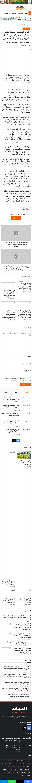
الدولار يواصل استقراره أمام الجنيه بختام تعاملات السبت (14, 13)
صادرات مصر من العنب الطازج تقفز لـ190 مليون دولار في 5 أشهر (24, 462)
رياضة (16, 769)
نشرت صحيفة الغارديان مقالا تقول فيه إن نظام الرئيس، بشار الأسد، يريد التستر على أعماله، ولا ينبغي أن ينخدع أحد (9, 294)
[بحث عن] (30, 8)
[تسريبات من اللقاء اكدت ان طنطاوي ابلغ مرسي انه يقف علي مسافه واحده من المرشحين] (6, 650)
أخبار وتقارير (21, 25)
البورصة (4, 763)
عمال (13, 772)
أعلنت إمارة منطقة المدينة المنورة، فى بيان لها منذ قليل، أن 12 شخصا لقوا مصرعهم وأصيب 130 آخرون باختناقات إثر (16, 617)
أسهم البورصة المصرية (13, 760)
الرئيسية (27, 25)
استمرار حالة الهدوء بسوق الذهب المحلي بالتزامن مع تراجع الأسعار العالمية (11, 407)
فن (9, 772)
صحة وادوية (5, 769)
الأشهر (16, 392)
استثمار (14, 763)
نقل (22, 775)
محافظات (28, 775)
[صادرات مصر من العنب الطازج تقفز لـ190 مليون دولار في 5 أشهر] (25, 400)
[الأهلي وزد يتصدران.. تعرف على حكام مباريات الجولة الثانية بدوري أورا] (25, 423)
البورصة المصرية (26, 766)
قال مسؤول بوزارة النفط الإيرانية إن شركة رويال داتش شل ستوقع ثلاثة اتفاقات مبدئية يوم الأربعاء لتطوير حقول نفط (24, 314)
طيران (23, 772)
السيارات (14, 766)
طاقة (29, 772)
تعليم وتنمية (27, 769)
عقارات (18, 772)
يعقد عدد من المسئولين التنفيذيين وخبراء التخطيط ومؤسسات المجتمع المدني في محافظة (22, 635)
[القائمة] (2, 8)
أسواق (4, 760)
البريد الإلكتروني (26, 363)
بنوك (8, 766)
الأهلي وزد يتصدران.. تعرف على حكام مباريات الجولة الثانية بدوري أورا (11, 422)
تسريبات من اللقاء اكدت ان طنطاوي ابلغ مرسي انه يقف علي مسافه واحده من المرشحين (22, 650)
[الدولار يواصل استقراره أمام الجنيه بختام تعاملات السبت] (25, 415)
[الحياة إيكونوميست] (21, 7)
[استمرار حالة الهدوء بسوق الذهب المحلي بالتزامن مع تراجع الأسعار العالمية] (25, 407)
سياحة (11, 769)
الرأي (19, 766)
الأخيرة (27, 392)
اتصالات (28, 763)
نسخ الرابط (16, 218)
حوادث (21, 769)
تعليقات (5, 392)
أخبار (29, 760)
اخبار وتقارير (21, 763)
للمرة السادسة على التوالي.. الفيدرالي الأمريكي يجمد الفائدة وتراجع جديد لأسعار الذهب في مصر (11, 430)
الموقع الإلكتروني (27, 370)
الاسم (29, 356)
